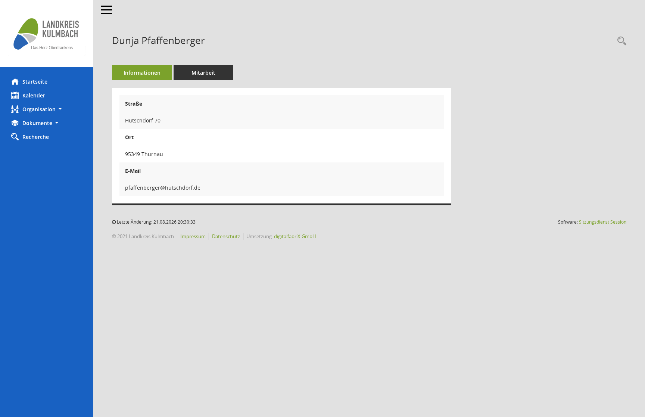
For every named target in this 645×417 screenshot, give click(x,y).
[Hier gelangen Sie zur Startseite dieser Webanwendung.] (46, 33)
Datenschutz (226, 236)
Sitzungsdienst (602, 222)
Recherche (35, 136)
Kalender (33, 95)
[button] (46, 109)
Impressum (193, 236)
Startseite (34, 81)
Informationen (142, 72)
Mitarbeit (203, 72)
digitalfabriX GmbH (295, 236)
